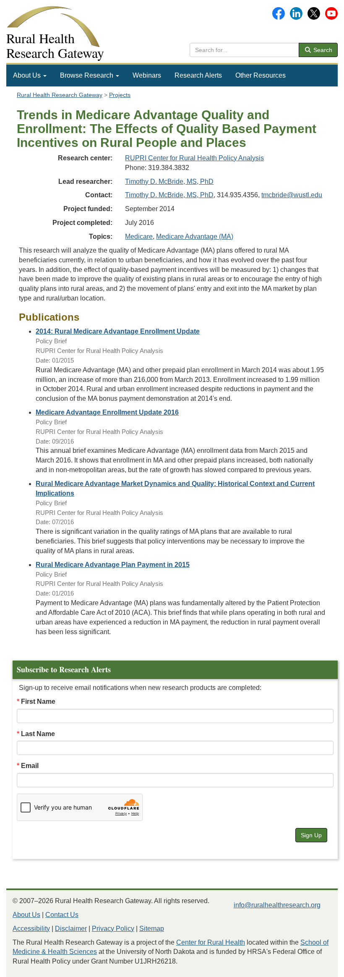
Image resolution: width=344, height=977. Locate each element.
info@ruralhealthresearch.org (277, 905)
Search (322, 50)
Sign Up (311, 835)
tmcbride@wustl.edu (291, 195)
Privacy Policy (113, 928)
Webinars (147, 75)
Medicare (139, 236)
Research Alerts (198, 75)
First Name (38, 701)
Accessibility (31, 928)
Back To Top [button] (317, 966)
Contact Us (61, 914)
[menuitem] (29, 75)
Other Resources (260, 75)
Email (30, 765)
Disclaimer (71, 928)
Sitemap (151, 928)
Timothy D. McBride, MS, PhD (169, 181)
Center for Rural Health (210, 942)
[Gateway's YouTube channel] (331, 12)
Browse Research (87, 75)
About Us (27, 75)
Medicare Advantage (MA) (194, 236)
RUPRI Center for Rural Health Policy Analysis (194, 158)
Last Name (38, 733)
